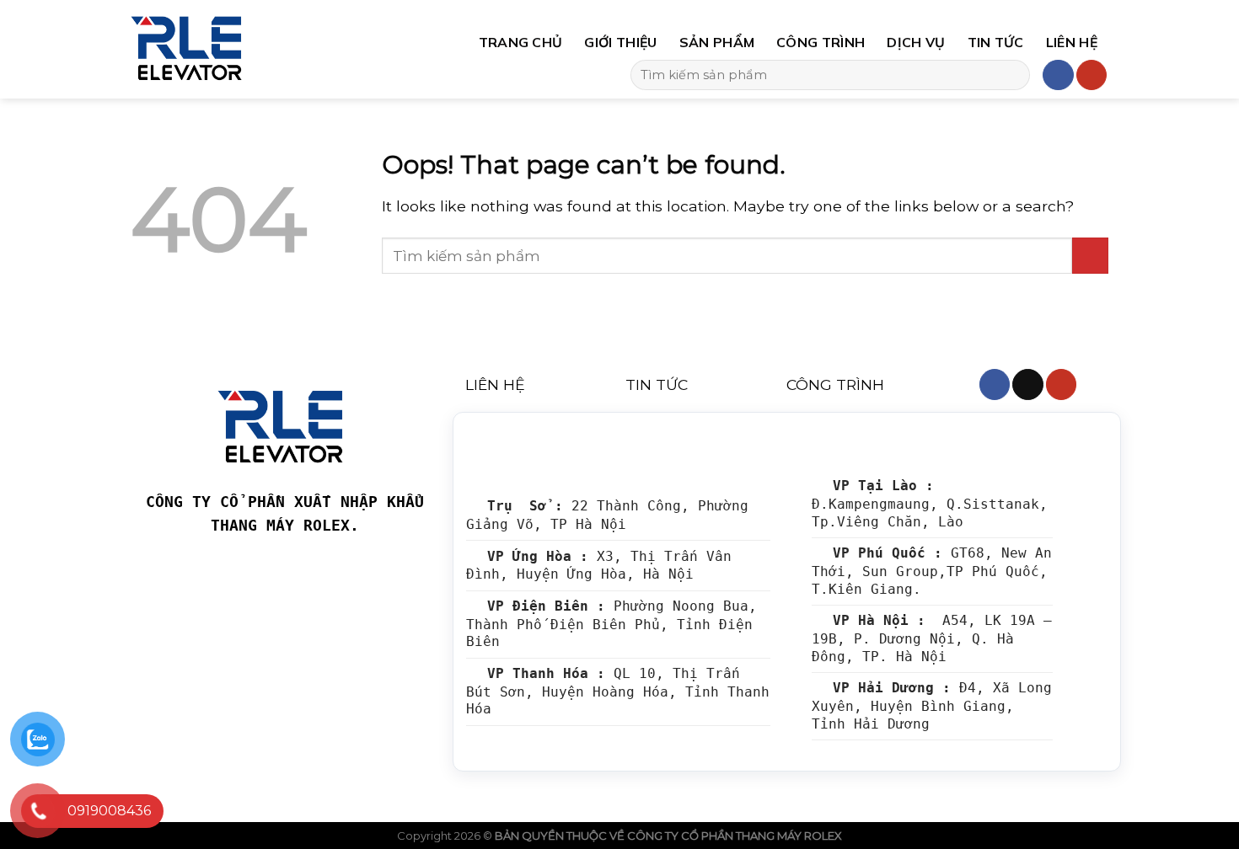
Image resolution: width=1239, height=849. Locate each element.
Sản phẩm (717, 42)
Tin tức (996, 42)
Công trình (820, 42)
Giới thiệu (620, 42)
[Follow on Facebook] (1058, 75)
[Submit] (1011, 75)
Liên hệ (1071, 42)
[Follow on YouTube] (1091, 75)
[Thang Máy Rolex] (256, 49)
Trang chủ (521, 42)
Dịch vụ (916, 42)
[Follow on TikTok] (1027, 384)
